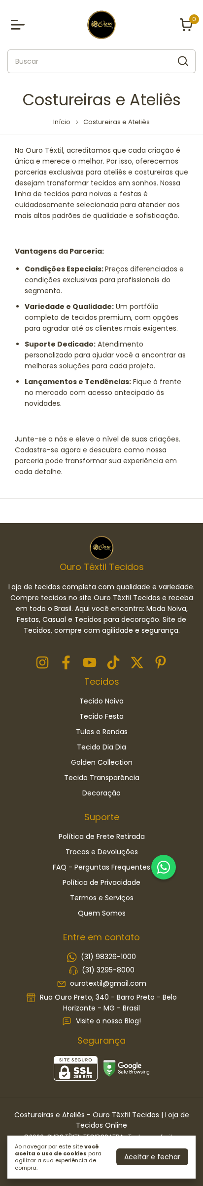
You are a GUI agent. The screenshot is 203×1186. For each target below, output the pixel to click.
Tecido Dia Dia (101, 747)
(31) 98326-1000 (108, 957)
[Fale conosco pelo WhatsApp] (163, 867)
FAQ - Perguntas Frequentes (101, 867)
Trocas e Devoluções (102, 852)
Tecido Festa (101, 716)
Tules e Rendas (102, 732)
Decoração (101, 793)
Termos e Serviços (102, 898)
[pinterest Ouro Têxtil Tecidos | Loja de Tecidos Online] (160, 663)
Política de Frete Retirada (102, 836)
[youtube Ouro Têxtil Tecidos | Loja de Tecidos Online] (90, 663)
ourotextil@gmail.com (108, 984)
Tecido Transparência (101, 778)
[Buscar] (182, 60)
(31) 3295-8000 (108, 970)
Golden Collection (102, 762)
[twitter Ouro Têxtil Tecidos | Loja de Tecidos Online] (137, 663)
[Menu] (19, 24)
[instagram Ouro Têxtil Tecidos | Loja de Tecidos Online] (42, 663)
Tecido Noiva (101, 701)
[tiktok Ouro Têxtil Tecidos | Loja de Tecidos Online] (113, 663)
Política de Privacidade (101, 882)
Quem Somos (102, 913)
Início (61, 122)
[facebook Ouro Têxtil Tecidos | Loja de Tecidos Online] (66, 663)
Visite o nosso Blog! (108, 1021)
